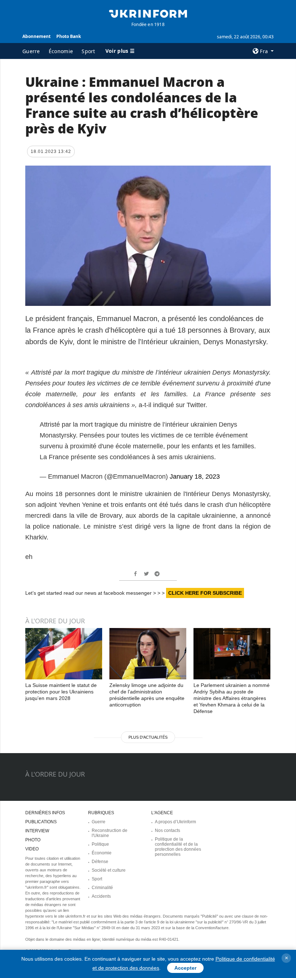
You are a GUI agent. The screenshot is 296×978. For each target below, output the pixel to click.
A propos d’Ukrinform (175, 821)
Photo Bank (68, 36)
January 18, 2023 (195, 476)
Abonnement (36, 36)
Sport (88, 51)
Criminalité (102, 887)
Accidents (101, 896)
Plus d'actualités (148, 737)
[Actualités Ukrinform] (148, 13)
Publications (41, 821)
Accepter (185, 968)
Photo (32, 839)
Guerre (31, 51)
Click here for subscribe (205, 593)
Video (32, 848)
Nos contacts (167, 830)
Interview (37, 830)
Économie (61, 51)
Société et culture (109, 870)
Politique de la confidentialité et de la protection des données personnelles (178, 847)
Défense (100, 861)
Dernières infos (45, 812)
